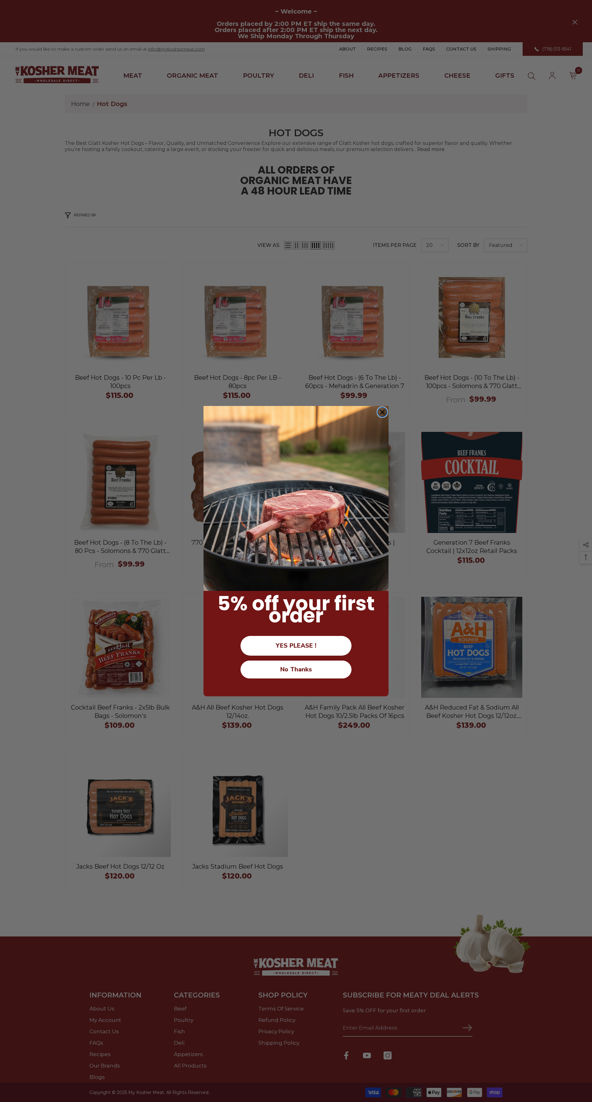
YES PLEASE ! (296, 645)
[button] (296, 498)
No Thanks (296, 669)
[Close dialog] (382, 412)
